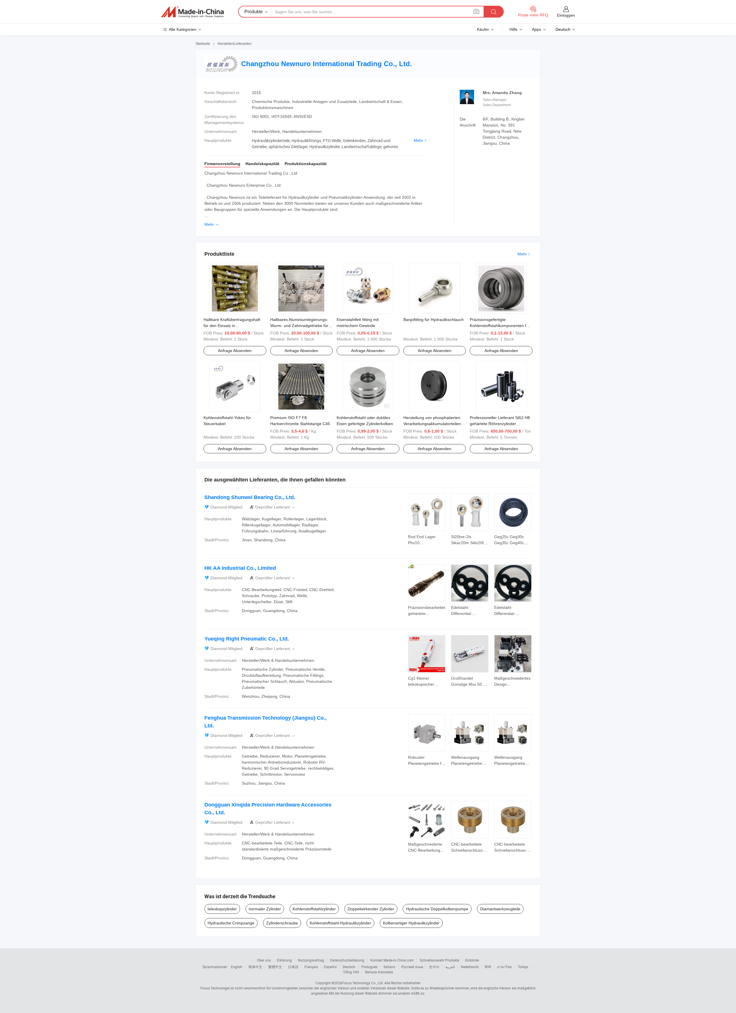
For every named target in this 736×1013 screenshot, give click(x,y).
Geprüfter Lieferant (275, 507)
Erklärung (284, 960)
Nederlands (470, 966)
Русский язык (412, 966)
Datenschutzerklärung (347, 960)
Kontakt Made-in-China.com (392, 960)
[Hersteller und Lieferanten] (192, 12)
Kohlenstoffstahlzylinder (314, 909)
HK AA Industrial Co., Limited (240, 568)
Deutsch (349, 966)
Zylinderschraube (282, 923)
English (236, 966)
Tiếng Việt (351, 972)
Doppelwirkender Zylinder (371, 909)
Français (311, 966)
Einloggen (566, 15)
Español (330, 966)
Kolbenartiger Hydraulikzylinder (411, 923)
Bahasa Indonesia (379, 972)
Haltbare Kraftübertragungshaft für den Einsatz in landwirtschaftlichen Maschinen (232, 325)
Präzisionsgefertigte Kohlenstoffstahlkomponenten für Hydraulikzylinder (500, 325)
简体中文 (255, 966)
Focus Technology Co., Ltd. (363, 982)
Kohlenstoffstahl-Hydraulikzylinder (340, 923)
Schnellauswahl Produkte (439, 960)
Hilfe (513, 29)
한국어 (434, 966)
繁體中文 (275, 966)
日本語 (293, 966)
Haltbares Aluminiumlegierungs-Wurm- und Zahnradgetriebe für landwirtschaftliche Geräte (299, 325)
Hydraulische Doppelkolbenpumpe (437, 909)
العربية (450, 966)
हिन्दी (488, 966)
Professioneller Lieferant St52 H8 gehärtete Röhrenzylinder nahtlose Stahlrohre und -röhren (500, 423)
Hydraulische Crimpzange (231, 923)
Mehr (418, 140)
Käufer (483, 29)
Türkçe (523, 966)
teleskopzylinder (222, 909)
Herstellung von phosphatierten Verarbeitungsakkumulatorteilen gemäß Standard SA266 (432, 423)
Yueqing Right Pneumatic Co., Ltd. (246, 639)
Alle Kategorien (182, 29)
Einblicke (472, 960)
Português (369, 966)
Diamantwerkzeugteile (500, 909)
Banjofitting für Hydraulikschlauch (433, 319)
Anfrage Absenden (235, 350)
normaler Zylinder (265, 909)
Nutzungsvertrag (311, 960)
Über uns (264, 960)
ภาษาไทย (504, 966)
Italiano (389, 966)
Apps (536, 29)
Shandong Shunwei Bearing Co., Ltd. (249, 497)
